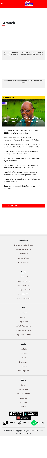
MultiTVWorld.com (23, 326)
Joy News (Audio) (23, 335)
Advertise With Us (23, 249)
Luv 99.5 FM (23, 294)
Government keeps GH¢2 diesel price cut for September (22, 187)
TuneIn (11, 423)
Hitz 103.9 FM (23, 285)
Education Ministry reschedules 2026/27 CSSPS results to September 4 (21, 131)
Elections (23, 407)
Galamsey (23, 398)
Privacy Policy (23, 262)
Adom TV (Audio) (23, 330)
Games (23, 385)
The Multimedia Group (23, 245)
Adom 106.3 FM (23, 281)
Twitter (23, 358)
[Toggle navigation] (42, 4)
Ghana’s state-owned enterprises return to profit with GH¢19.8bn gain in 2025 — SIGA (22, 145)
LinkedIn (23, 366)
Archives (23, 402)
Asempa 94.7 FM (24, 290)
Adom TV (23, 317)
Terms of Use (23, 258)
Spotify (40, 423)
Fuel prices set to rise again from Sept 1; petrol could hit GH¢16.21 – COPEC (21, 166)
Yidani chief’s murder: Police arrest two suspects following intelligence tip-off (20, 173)
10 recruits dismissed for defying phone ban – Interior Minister (23, 180)
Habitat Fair (23, 389)
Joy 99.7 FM (24, 277)
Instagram (23, 362)
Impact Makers (23, 394)
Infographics (23, 371)
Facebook (24, 353)
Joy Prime (23, 322)
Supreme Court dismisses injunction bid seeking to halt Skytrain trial (21, 152)
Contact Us (23, 254)
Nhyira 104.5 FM (23, 298)
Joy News (24, 313)
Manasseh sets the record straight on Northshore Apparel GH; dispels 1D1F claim (22, 138)
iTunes (25, 423)
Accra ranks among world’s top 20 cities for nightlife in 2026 (22, 159)
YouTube (23, 349)
